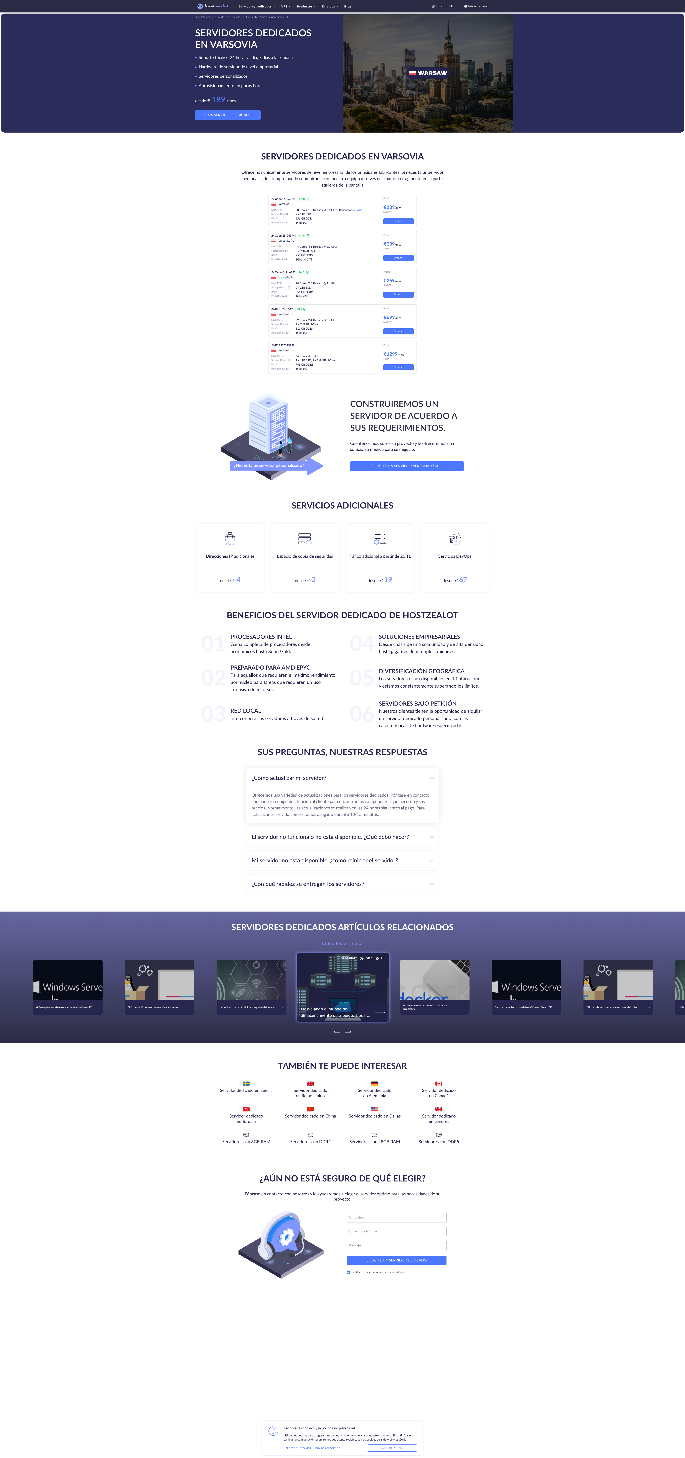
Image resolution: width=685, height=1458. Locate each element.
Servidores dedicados (255, 6)
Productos (305, 6)
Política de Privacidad (297, 1448)
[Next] (348, 1032)
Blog (347, 6)
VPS (284, 6)
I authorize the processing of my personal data (378, 1272)
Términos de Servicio (327, 1448)
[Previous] (337, 1032)
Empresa (328, 6)
